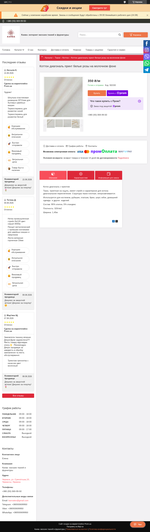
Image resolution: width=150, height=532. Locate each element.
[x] (116, 222)
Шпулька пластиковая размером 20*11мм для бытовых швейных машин (19, 101)
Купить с (112, 93)
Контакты (42, 50)
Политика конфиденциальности (102, 529)
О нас (30, 50)
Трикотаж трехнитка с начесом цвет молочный (18, 363)
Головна (6, 50)
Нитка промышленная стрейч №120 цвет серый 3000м (18, 221)
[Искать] (119, 34)
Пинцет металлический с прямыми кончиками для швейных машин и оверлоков (19, 231)
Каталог (18, 50)
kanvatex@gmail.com (18, 500)
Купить (97, 93)
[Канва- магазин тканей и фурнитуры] (11, 34)
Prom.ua (88, 524)
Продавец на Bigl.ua (75, 527)
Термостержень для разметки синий (17, 109)
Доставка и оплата (60, 50)
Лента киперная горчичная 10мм (15, 239)
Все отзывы (18, 395)
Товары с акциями (94, 50)
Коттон (65, 58)
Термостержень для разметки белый (17, 115)
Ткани (57, 58)
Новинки (77, 50)
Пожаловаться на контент (77, 529)
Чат (140, 524)
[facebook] (113, 222)
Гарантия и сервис (116, 50)
